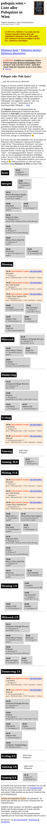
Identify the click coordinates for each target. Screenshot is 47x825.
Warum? (8, 69)
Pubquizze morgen (31, 49)
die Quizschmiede (20, 820)
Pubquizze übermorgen (13, 53)
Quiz (28, 105)
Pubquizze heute (10, 49)
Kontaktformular (36, 788)
